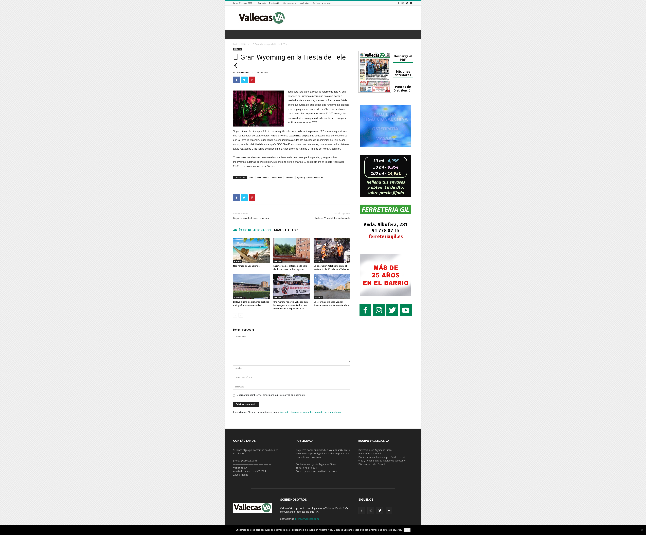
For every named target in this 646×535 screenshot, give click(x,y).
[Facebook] (398, 3)
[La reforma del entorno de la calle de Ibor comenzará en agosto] (291, 250)
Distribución (274, 3)
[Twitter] (407, 3)
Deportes (238, 297)
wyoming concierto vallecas (310, 177)
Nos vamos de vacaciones (246, 266)
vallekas (289, 177)
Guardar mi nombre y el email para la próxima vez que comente (271, 395)
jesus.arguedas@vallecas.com (320, 471)
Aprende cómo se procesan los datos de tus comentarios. (311, 412)
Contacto (262, 3)
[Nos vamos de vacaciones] (251, 250)
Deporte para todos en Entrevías (251, 218)
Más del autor (286, 230)
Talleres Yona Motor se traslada (332, 218)
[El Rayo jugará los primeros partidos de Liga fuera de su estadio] (251, 286)
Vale (407, 529)
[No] (641, 530)
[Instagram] (402, 3)
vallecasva (277, 177)
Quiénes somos (290, 3)
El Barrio (245, 44)
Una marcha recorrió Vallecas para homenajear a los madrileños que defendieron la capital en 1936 (290, 305)
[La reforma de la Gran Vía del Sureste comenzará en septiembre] (332, 286)
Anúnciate (305, 3)
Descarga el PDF (403, 58)
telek (251, 177)
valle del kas (262, 177)
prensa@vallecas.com (245, 460)
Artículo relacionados (252, 230)
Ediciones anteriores (322, 3)
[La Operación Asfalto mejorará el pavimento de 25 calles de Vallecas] (332, 250)
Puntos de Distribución (402, 88)
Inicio (235, 44)
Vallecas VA (243, 72)
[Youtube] (411, 3)
